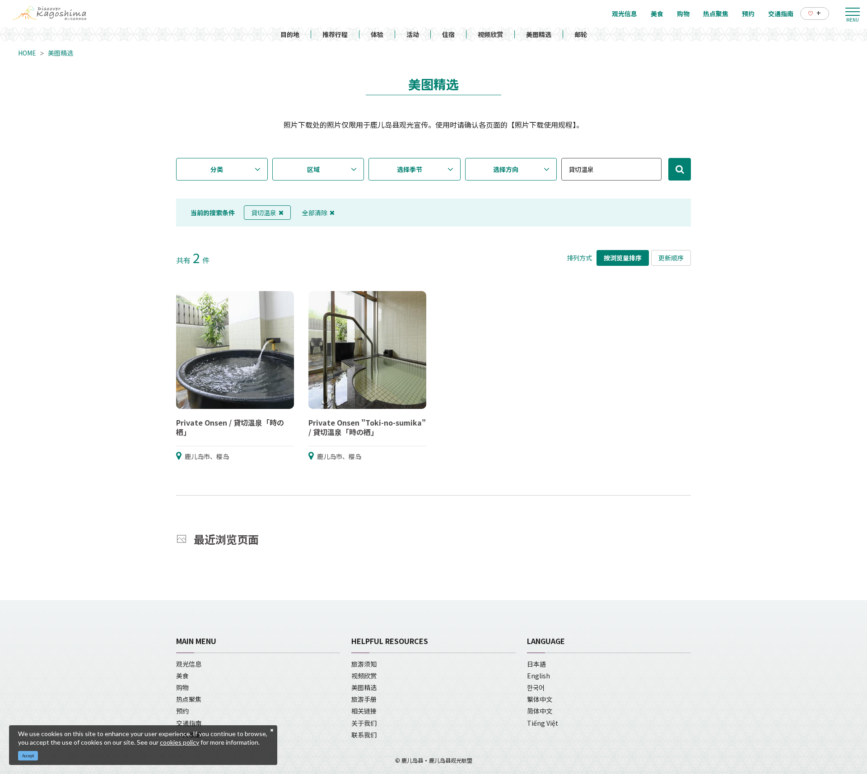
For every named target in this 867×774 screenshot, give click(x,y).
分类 (216, 169)
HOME (27, 53)
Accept (28, 756)
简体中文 (539, 710)
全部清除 (314, 212)
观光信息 (188, 663)
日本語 (536, 663)
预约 (182, 710)
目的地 (289, 34)
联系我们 (364, 734)
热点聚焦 (188, 699)
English (538, 675)
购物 (182, 687)
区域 (313, 169)
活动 (412, 34)
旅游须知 (364, 663)
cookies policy (179, 742)
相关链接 (364, 710)
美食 (182, 675)
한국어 (536, 687)
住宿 (448, 34)
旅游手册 (364, 699)
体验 (377, 34)
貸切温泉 (263, 212)
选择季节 (409, 169)
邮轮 (580, 34)
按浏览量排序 (623, 257)
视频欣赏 (490, 34)
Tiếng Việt (542, 723)
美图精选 (538, 34)
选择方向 (505, 169)
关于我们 (364, 723)
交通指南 (188, 723)
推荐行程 (335, 34)
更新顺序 (671, 257)
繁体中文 (539, 699)
